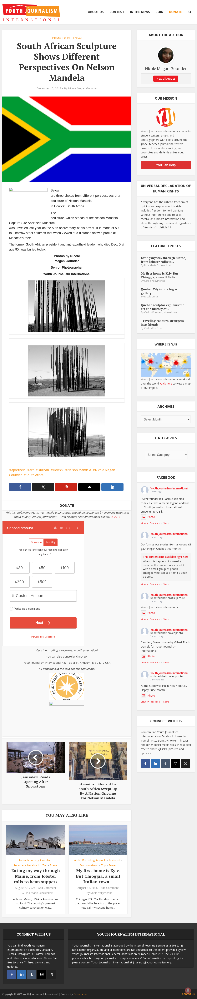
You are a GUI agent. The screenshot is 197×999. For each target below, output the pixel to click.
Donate (175, 12)
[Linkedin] (155, 763)
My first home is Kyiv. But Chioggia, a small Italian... (160, 275)
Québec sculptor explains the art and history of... (162, 307)
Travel (77, 38)
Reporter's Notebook (26, 865)
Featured (114, 860)
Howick (58, 470)
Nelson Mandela (79, 470)
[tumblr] (165, 763)
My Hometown (89, 865)
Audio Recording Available (35, 860)
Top (44, 865)
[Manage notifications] (188, 990)
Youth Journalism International (169, 488)
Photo (151, 517)
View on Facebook (150, 523)
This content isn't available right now (165, 557)
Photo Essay (61, 38)
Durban (43, 470)
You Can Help (166, 165)
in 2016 (115, 517)
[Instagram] (175, 763)
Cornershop (80, 994)
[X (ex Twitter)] (185, 763)
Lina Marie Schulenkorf (39, 893)
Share (166, 523)
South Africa (34, 475)
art (31, 470)
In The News (140, 12)
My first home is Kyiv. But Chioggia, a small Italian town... (98, 876)
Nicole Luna (151, 296)
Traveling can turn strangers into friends (162, 322)
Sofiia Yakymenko (101, 893)
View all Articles (165, 78)
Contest (116, 12)
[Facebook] (145, 763)
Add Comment (47, 888)
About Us (96, 12)
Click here (166, 383)
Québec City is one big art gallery (160, 291)
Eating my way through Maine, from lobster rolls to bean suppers (35, 876)
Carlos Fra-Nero (153, 312)
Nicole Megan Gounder (82, 88)
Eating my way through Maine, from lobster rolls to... (163, 260)
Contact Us (188, 994)
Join (159, 12)
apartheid (18, 470)
